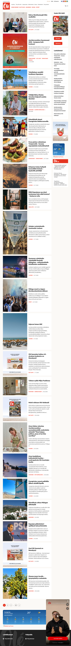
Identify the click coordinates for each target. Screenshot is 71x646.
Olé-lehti (48, 1)
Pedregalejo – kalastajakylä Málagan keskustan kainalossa (59, 86)
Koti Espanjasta (38, 475)
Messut (35, 4)
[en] (63, 1)
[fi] (62, 1)
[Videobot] (58, 622)
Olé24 (52, 1)
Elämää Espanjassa (39, 110)
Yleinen (31, 87)
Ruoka (33, 7)
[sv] (67, 1)
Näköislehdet (31, 4)
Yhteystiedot (46, 4)
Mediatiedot (40, 4)
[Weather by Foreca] (8, 626)
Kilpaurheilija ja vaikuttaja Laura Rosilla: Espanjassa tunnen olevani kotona (60, 102)
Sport (37, 7)
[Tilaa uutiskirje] (60, 131)
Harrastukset (38, 391)
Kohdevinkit (32, 158)
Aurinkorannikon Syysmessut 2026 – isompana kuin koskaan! (60, 108)
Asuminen (28, 7)
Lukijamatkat (25, 4)
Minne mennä (15, 7)
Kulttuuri (22, 7)
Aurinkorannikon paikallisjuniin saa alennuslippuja (58, 80)
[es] (65, 1)
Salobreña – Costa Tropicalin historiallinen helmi (59, 64)
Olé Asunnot (56, 1)
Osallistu (13, 4)
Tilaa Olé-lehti (18, 4)
